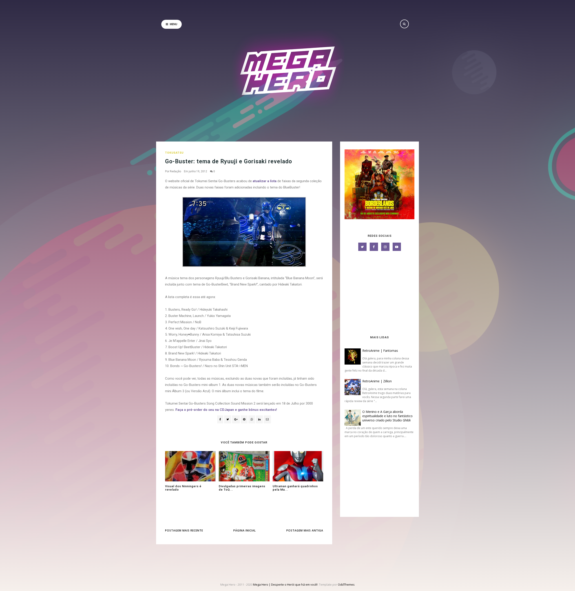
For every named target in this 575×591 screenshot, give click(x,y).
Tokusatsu (174, 152)
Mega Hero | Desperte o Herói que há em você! (285, 584)
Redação (175, 171)
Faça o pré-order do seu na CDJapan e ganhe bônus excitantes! (226, 410)
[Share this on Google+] (236, 419)
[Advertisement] (379, 294)
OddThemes (346, 584)
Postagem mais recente (184, 530)
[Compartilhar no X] (227, 419)
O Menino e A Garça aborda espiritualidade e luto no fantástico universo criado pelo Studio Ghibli (387, 415)
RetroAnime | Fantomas (380, 350)
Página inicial (244, 530)
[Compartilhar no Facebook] (220, 419)
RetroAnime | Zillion (377, 381)
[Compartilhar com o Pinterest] (267, 419)
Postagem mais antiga (304, 530)
